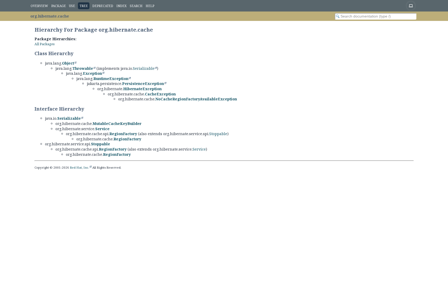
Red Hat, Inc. (79, 167)
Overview (39, 6)
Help (150, 6)
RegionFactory (123, 133)
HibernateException (142, 88)
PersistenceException (143, 83)
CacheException (160, 93)
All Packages (45, 44)
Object (68, 63)
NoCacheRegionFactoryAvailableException (196, 98)
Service (102, 128)
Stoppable (218, 133)
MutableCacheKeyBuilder (117, 123)
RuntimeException (110, 78)
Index (121, 6)
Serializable (144, 68)
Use (72, 6)
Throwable (82, 68)
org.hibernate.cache (49, 16)
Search (136, 6)
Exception (92, 73)
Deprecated (102, 6)
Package (58, 6)
